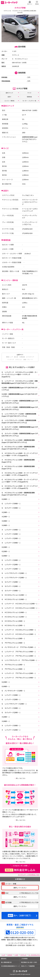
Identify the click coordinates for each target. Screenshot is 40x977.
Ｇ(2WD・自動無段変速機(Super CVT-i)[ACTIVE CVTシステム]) (19, 388)
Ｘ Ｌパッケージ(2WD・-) (11, 534)
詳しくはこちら (20, 778)
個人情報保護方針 (6, 962)
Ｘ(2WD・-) (5, 512)
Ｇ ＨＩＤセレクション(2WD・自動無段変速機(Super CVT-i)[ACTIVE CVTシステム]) (18, 441)
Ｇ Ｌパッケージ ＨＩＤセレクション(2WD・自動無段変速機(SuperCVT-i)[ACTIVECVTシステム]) (20, 382)
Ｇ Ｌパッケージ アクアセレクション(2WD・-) (18, 656)
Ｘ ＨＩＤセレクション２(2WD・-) (14, 617)
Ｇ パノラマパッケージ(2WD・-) (13, 691)
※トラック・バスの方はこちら (28, 875)
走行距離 (8, 902)
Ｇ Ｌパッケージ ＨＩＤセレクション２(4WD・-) (19, 608)
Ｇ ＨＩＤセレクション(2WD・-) (13, 625)
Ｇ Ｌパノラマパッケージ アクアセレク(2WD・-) (19, 660)
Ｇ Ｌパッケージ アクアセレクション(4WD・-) (18, 651)
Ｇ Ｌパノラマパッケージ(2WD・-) (14, 573)
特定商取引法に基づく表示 (29, 962)
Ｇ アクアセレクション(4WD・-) (13, 643)
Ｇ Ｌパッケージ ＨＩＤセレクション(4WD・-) (19, 630)
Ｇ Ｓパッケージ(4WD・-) (11, 508)
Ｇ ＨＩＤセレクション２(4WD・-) (14, 599)
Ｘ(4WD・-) (5, 521)
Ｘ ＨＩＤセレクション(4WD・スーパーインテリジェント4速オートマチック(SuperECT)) (20, 454)
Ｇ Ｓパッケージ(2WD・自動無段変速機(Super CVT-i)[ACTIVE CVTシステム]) (20, 428)
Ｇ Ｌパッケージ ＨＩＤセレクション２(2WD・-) (19, 603)
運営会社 (3, 958)
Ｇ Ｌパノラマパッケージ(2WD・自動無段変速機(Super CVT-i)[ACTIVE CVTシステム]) (19, 415)
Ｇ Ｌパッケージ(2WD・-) (11, 564)
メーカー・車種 (10, 884)
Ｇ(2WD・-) (5, 547)
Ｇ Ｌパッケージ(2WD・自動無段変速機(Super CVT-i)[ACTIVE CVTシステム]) (20, 402)
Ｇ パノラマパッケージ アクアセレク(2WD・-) (18, 647)
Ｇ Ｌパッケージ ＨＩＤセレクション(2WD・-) (19, 634)
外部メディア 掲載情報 (28, 966)
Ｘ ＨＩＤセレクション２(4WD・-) (14, 612)
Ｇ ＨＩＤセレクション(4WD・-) (13, 621)
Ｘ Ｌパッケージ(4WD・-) (11, 530)
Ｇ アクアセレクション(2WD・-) (13, 638)
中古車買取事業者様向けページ (10, 966)
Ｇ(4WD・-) (5, 499)
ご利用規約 (24, 958)
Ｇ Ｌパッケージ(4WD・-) (11, 503)
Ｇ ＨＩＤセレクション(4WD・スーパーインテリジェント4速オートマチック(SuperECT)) (20, 480)
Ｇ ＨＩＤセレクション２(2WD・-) (14, 595)
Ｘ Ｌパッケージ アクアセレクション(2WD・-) (18, 673)
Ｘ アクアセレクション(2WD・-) (13, 664)
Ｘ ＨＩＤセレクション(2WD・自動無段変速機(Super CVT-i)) (18, 461)
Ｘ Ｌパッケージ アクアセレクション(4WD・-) (18, 678)
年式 (6, 893)
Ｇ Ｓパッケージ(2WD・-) (11, 582)
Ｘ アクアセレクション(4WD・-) (13, 669)
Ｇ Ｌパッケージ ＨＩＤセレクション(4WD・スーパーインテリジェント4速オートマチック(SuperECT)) (20, 374)
